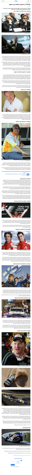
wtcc (21, 455)
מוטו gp (20, 455)
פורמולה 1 (29, 455)
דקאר (24, 455)
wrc (27, 455)
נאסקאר (26, 455)
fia (18, 455)
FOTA (17, 455)
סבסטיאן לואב (14, 455)
